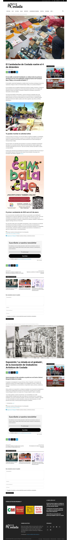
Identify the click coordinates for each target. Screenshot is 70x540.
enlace (22, 153)
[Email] (14, 72)
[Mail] (56, 1)
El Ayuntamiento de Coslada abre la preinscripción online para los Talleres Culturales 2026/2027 (38, 289)
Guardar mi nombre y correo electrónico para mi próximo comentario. (21, 316)
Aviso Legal (40, 538)
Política (42, 11)
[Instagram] (54, 1)
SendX (41, 260)
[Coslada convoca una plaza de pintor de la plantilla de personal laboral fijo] (25, 283)
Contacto (62, 538)
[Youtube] (63, 1)
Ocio (13, 11)
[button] (63, 11)
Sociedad (47, 11)
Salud (21, 11)
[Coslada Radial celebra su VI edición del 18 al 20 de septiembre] (12, 283)
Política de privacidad (46, 538)
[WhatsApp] (61, 1)
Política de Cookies (53, 538)
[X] (60, 1)
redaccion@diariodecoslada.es (33, 534)
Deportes (26, 11)
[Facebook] (52, 1)
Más (51, 11)
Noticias (8, 11)
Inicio (6, 14)
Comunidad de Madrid (34, 11)
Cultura (17, 11)
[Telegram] (58, 1)
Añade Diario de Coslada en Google (13, 233)
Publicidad (58, 538)
